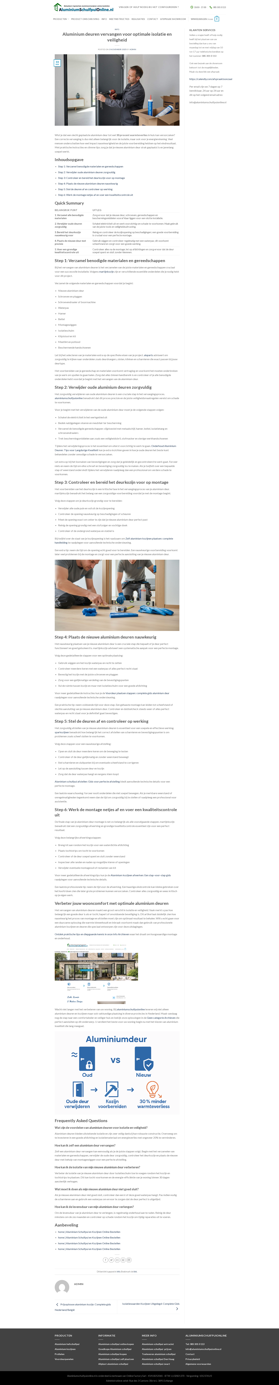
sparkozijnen (62, 732)
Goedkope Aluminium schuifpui (114, 1349)
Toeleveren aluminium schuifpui (159, 1354)
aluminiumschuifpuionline (69, 398)
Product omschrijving (85, 19)
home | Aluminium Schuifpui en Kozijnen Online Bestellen (89, 1231)
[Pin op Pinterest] (123, 1260)
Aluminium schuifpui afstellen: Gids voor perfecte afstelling (87, 781)
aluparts (148, 355)
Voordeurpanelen (64, 1359)
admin (133, 49)
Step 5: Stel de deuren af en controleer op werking (85, 189)
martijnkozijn (106, 271)
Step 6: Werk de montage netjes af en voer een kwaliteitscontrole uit (95, 194)
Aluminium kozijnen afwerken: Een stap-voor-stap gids (141, 875)
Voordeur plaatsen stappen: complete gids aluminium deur (137, 693)
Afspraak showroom (173, 19)
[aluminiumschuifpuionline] (83, 7)
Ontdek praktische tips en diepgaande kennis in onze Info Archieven (92, 934)
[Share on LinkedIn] (129, 1260)
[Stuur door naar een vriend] (117, 1260)
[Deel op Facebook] (105, 1260)
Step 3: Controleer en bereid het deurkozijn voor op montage (91, 177)
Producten (60, 19)
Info (104, 19)
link (135, 1271)
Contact (152, 19)
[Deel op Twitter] (111, 1260)
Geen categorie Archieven (161, 1017)
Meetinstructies (119, 19)
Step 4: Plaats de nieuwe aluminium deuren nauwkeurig (88, 183)
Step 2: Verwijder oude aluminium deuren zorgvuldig (86, 172)
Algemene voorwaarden (198, 1364)
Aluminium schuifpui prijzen (156, 1349)
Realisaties (138, 19)
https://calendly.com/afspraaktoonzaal (210, 78)
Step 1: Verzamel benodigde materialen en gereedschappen (90, 166)
